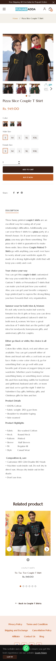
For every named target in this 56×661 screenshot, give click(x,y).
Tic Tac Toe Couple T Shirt (28, 572)
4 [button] (29, 586)
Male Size (7, 131)
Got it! (10, 657)
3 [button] (26, 586)
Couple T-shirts (28, 568)
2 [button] (29, 96)
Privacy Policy (15, 624)
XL (26, 137)
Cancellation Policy (41, 630)
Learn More (41, 652)
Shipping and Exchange (16, 630)
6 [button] (35, 586)
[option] (28, 549)
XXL (35, 137)
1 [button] (26, 96)
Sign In (44, 9)
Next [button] (51, 88)
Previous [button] (9, 549)
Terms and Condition (37, 624)
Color (5, 118)
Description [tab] (12, 210)
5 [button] (32, 586)
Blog (42, 636)
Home (15, 18)
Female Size (8, 145)
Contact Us (29, 636)
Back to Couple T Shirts (29, 603)
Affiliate (16, 636)
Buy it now (28, 177)
